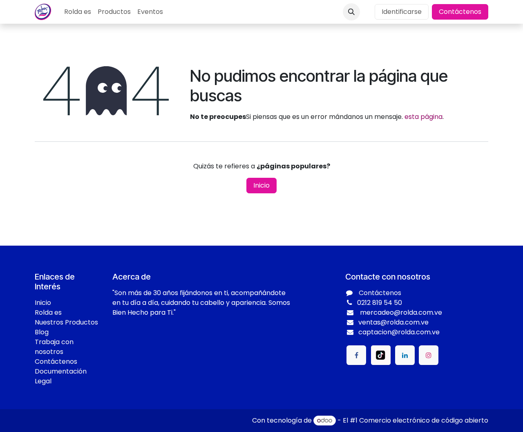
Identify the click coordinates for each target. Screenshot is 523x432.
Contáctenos (460, 11)
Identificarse (402, 11)
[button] (351, 11)
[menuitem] (77, 12)
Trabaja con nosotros (54, 346)
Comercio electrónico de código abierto (423, 420)
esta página (424, 116)
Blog (42, 332)
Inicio (261, 185)
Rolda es (48, 312)
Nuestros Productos (66, 322)
